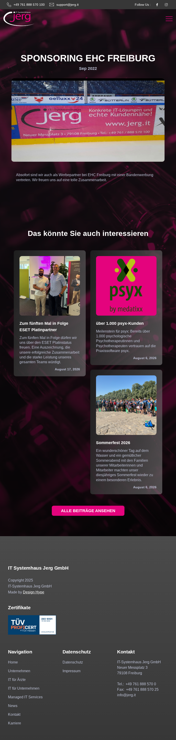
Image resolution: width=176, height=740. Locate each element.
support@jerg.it (67, 4)
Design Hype (33, 592)
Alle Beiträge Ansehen (88, 510)
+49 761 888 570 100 (29, 4)
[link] (18, 18)
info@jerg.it (126, 695)
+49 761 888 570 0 (141, 684)
